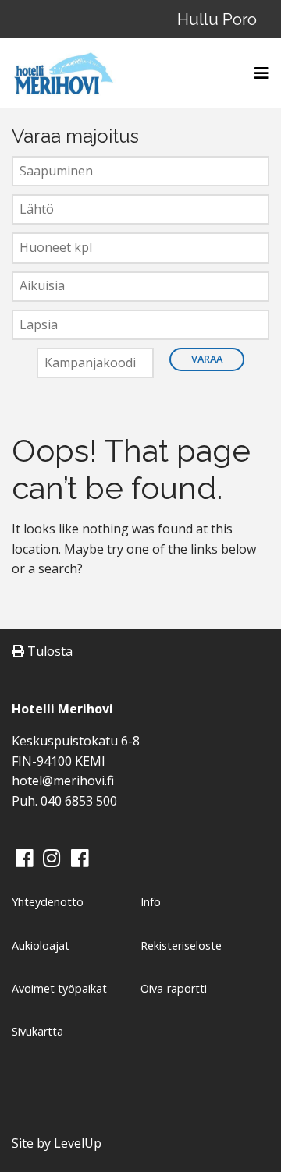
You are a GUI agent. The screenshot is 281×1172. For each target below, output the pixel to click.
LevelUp (77, 1143)
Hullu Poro (217, 19)
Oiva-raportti (173, 988)
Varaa (206, 359)
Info (150, 901)
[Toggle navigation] (256, 73)
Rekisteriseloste (181, 945)
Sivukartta (37, 1031)
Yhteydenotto (48, 901)
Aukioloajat (40, 945)
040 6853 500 (79, 800)
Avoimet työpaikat (59, 988)
